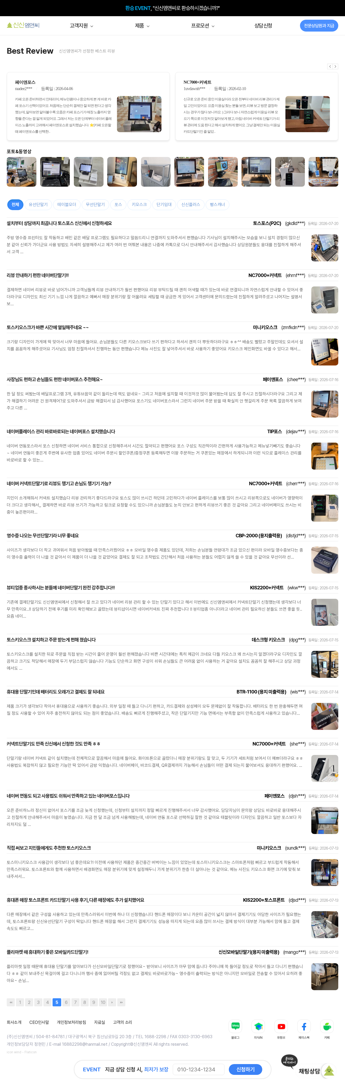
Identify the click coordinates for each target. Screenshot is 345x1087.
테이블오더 (66, 204)
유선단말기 (38, 204)
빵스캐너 (217, 204)
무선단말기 (95, 204)
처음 (11, 1002)
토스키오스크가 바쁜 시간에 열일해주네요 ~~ (48, 327)
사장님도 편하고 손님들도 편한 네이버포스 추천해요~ (55, 379)
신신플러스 (190, 204)
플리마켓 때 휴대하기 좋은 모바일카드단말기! (47, 952)
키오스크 (139, 204)
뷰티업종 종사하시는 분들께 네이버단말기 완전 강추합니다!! (61, 587)
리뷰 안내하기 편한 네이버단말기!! (37, 275)
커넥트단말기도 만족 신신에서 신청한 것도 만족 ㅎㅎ (54, 744)
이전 (330, 66)
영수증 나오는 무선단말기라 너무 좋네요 (43, 535)
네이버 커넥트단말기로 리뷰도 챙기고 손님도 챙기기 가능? (59, 483)
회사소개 (14, 1022)
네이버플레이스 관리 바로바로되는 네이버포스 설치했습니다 (61, 431)
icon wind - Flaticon (22, 1052)
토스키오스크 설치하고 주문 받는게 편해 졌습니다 (51, 639)
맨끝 (121, 1002)
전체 (15, 204)
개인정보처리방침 (71, 1022)
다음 (335, 66)
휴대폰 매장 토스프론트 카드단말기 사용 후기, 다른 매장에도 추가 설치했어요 (75, 900)
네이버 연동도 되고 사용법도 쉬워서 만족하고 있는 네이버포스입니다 (68, 796)
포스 (118, 204)
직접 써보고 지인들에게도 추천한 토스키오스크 (49, 848)
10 (103, 1002)
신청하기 (245, 1069)
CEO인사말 (39, 1022)
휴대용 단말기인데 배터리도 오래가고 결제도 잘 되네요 (56, 692)
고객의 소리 (122, 1022)
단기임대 (164, 204)
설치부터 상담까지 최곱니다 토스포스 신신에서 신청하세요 (59, 223)
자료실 (99, 1022)
